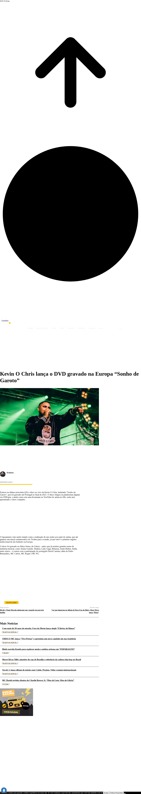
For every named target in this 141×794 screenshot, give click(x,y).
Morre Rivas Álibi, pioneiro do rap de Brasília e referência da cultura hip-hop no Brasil (41, 659)
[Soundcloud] (131, 323)
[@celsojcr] (3, 474)
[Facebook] (124, 323)
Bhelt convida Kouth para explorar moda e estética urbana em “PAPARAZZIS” (38, 649)
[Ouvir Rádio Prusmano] (16, 715)
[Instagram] (127, 323)
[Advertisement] (70, 352)
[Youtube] (139, 323)
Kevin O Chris (11, 602)
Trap (5, 653)
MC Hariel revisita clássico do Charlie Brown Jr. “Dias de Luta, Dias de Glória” (38, 680)
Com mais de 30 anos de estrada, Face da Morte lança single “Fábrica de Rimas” (38, 628)
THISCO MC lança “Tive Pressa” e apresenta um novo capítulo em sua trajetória (39, 639)
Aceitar (106, 793)
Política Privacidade (116, 793)
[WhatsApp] (3, 461)
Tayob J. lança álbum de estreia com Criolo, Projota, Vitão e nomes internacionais (39, 670)
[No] (125, 793)
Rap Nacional (10, 632)
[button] (120, 328)
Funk (5, 684)
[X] (135, 323)
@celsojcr (10, 472)
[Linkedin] (3, 466)
